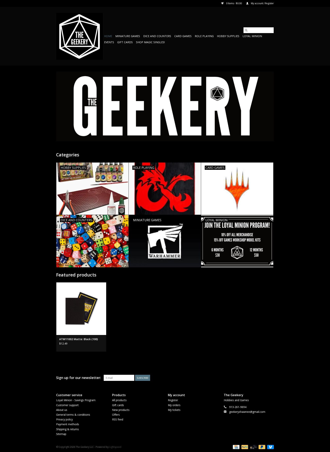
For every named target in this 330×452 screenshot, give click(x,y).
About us (61, 410)
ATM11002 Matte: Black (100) (78, 339)
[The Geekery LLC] (79, 36)
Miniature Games (127, 36)
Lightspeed (115, 447)
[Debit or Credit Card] (253, 446)
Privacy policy (64, 419)
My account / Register (262, 3)
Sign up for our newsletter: (78, 378)
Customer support (67, 405)
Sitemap (61, 434)
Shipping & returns (67, 429)
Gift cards (125, 42)
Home (108, 36)
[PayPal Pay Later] (261, 446)
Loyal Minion (252, 36)
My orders (174, 405)
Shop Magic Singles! (150, 42)
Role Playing (204, 36)
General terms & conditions (73, 414)
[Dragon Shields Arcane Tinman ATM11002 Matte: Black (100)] (81, 308)
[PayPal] (244, 446)
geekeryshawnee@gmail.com (247, 412)
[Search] (246, 30)
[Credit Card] (235, 446)
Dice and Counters (157, 36)
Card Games (183, 36)
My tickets (174, 410)
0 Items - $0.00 (234, 3)
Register (173, 400)
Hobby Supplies (228, 36)
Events (109, 42)
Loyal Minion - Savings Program (75, 400)
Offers (116, 414)
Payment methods (67, 424)
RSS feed (117, 419)
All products (119, 400)
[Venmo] (270, 446)
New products (120, 410)
